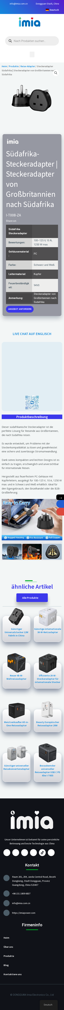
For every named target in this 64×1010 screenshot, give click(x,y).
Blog (6, 965)
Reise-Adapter (27, 66)
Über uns (8, 946)
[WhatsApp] (60, 504)
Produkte (14, 66)
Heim (4, 66)
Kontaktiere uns (13, 974)
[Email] (60, 512)
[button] (32, 54)
